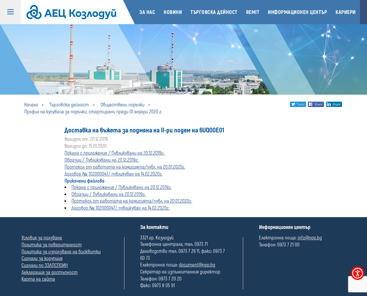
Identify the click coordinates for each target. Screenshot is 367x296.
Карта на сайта (38, 279)
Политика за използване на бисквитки (61, 252)
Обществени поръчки (122, 105)
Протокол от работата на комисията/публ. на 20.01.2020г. (124, 167)
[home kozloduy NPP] (71, 12)
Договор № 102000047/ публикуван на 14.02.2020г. (113, 174)
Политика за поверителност (51, 245)
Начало (31, 105)
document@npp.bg (197, 265)
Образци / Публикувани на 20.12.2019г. (101, 160)
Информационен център (297, 12)
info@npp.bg (310, 238)
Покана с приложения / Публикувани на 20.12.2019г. (114, 153)
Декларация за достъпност (49, 272)
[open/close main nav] (10, 12)
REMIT (253, 12)
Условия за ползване (41, 238)
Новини (173, 12)
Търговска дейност (214, 12)
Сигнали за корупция (42, 258)
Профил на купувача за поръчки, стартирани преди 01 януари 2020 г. (93, 112)
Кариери (346, 12)
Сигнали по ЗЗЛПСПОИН (44, 265)
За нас (147, 12)
